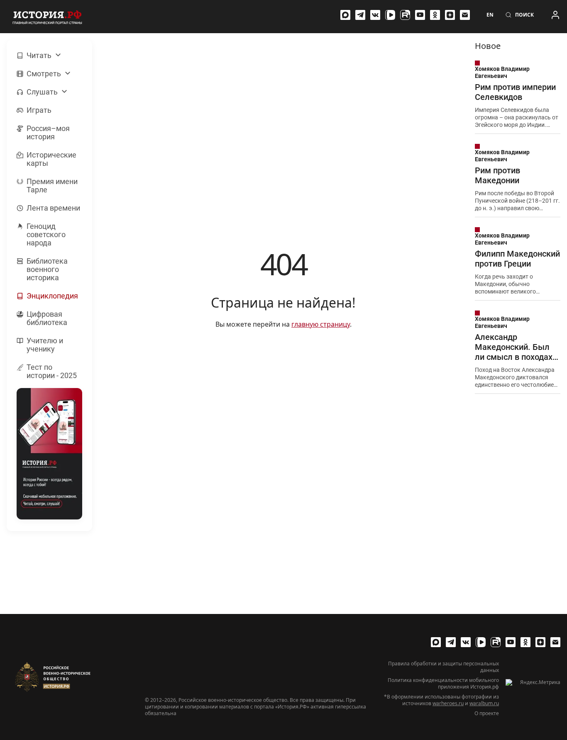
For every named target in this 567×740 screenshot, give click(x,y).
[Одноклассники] (435, 15)
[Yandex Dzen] (450, 15)
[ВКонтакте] (375, 15)
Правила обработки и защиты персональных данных (443, 667)
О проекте (486, 713)
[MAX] (345, 15)
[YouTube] (420, 15)
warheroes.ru (448, 703)
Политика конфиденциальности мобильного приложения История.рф (443, 683)
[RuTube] (405, 15)
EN (490, 15)
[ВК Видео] (390, 15)
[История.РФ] (47, 16)
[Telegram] (360, 15)
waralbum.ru (484, 703)
